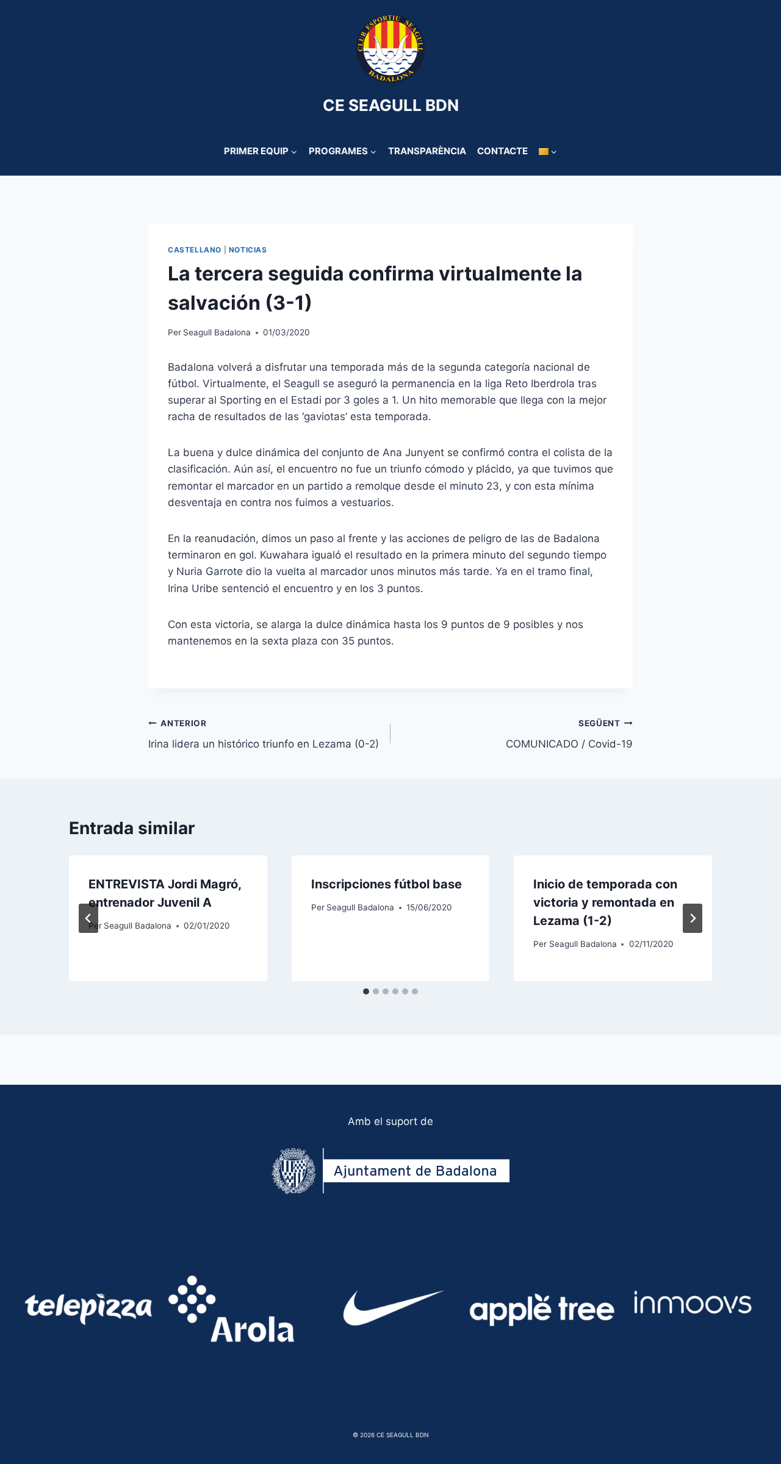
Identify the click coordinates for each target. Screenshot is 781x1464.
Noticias (248, 249)
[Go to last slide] (88, 918)
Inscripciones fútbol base (386, 884)
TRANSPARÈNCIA (427, 151)
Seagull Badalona (217, 332)
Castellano (194, 249)
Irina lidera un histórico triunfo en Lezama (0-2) (263, 734)
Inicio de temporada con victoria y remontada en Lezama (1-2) (605, 902)
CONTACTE (502, 151)
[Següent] (692, 918)
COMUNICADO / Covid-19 (569, 734)
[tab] (366, 991)
